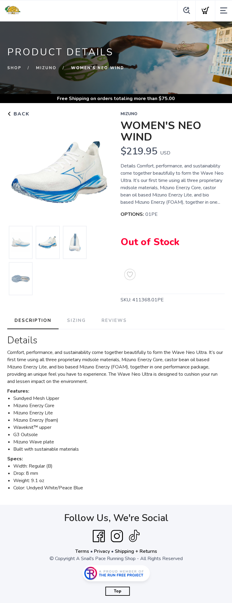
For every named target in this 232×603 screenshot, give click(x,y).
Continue (171, 343)
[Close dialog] (220, 233)
